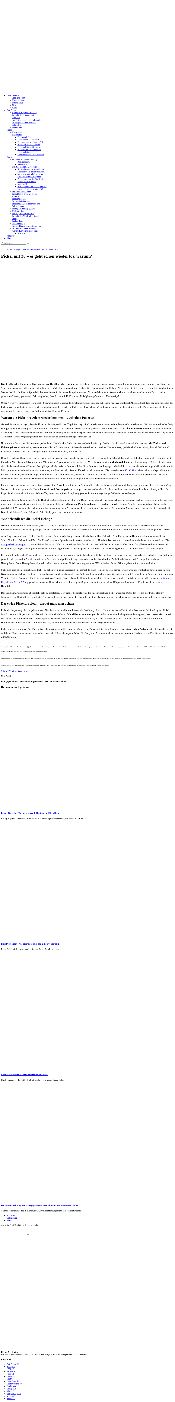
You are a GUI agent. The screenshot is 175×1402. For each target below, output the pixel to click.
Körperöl (21, 233)
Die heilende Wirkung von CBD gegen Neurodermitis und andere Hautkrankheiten (39, 1205)
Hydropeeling (18, 211)
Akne (14, 107)
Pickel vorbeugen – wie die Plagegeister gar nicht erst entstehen (30, 944)
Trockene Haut (18, 98)
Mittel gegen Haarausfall (28, 140)
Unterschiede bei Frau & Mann (31, 154)
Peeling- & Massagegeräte (23, 209)
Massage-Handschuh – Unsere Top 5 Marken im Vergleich (31, 175)
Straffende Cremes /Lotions (24, 228)
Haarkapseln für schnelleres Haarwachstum (29, 150)
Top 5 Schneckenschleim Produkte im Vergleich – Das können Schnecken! (27, 122)
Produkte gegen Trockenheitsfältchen (21, 200)
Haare (9, 130)
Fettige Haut (17, 103)
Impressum (121, 647)
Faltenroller (17, 127)
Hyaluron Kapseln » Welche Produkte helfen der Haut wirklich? (24, 115)
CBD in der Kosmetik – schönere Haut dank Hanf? (24, 1074)
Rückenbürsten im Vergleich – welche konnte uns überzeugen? (31, 170)
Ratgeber (10, 236)
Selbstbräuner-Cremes (21, 191)
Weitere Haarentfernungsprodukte (26, 226)
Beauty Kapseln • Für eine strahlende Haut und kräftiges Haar (30, 813)
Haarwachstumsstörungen (29, 147)
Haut (24, 249)
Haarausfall (17, 135)
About (9, 238)
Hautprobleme (13, 95)
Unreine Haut (18, 100)
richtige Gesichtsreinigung (14, 544)
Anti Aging (11, 110)
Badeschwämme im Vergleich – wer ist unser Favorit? (31, 180)
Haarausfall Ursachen (27, 137)
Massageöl (22, 184)
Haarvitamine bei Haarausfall (30, 142)
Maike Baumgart (14, 249)
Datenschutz (12, 1218)
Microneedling (18, 223)
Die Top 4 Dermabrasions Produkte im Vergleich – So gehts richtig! (26, 216)
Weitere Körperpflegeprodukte (25, 231)
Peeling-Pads (17, 221)
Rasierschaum (24, 162)
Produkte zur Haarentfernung (24, 159)
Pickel (14, 105)
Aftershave (22, 164)
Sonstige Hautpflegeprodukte (24, 167)
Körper (10, 157)
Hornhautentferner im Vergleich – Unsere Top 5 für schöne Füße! (32, 187)
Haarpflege (17, 132)
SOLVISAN (130, 470)
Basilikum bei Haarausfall (29, 144)
